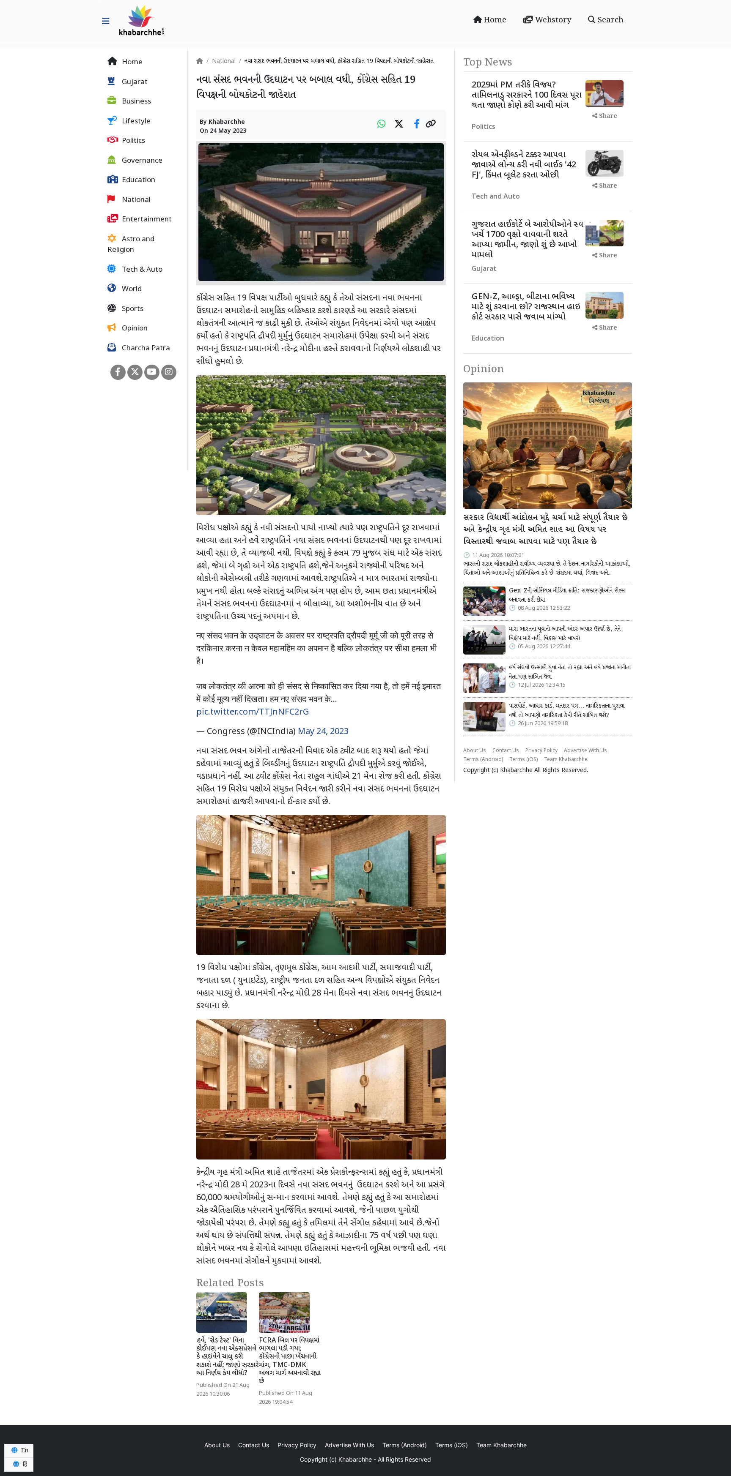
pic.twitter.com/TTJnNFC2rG (252, 712)
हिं (24, 1464)
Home (494, 20)
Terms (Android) (483, 759)
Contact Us (505, 751)
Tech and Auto (496, 197)
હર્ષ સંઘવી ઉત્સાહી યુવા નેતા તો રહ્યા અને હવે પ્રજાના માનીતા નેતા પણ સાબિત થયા (570, 672)
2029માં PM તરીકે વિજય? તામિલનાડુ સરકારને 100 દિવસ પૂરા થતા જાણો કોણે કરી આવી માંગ (527, 95)
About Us (474, 751)
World (131, 289)
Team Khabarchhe (566, 759)
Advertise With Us (585, 751)
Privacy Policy (541, 751)
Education (137, 180)
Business (135, 101)
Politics (132, 141)
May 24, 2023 (323, 731)
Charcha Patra (145, 348)
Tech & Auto (141, 270)
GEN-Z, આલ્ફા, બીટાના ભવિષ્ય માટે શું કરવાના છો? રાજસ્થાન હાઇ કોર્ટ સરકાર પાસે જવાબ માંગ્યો (526, 307)
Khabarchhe (227, 122)
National (135, 200)
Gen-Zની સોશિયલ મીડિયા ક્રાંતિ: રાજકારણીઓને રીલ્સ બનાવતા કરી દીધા (567, 595)
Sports (131, 309)
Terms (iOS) (523, 759)
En (24, 1450)
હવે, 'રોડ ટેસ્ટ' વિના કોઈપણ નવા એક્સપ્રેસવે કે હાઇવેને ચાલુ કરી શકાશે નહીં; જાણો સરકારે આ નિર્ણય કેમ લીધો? (227, 1357)
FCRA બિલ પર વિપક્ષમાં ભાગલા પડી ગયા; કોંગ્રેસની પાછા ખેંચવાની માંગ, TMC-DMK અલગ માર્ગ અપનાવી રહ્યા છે (290, 1361)
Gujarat (134, 82)
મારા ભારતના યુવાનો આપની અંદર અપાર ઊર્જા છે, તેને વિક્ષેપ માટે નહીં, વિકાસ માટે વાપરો (565, 634)
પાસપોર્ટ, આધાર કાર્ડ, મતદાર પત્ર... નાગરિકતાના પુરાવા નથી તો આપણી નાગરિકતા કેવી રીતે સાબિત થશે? (566, 711)
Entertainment (146, 219)
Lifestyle (135, 121)
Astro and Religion (130, 245)
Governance (141, 161)
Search (610, 20)
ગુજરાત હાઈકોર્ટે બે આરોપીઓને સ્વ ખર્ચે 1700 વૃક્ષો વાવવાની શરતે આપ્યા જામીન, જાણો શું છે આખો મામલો (527, 240)
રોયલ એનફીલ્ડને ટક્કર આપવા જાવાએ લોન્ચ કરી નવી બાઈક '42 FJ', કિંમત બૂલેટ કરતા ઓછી (524, 165)
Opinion (134, 328)
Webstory (552, 20)
